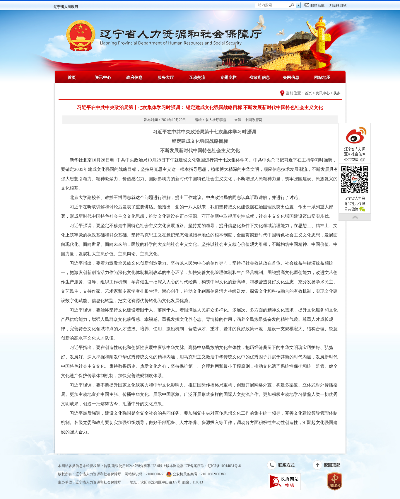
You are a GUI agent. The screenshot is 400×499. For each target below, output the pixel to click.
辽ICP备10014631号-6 (224, 466)
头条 (337, 93)
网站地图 (322, 77)
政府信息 (134, 77)
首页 (72, 77)
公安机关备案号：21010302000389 (198, 474)
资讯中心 (103, 77)
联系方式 (284, 466)
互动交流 (197, 77)
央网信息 (291, 77)
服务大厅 (166, 77)
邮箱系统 (317, 6)
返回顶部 (329, 466)
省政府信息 (259, 77)
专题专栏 (228, 77)
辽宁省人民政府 (66, 7)
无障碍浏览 (337, 6)
